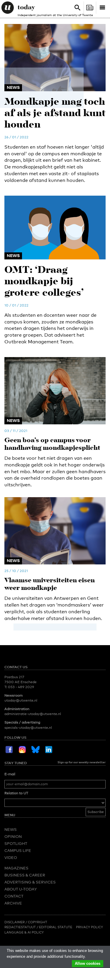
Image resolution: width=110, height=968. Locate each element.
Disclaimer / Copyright (25, 922)
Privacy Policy (89, 927)
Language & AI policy (24, 932)
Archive (13, 903)
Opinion (13, 836)
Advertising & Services (30, 882)
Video (10, 857)
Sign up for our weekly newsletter (81, 762)
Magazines (16, 868)
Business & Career (24, 875)
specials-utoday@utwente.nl (28, 728)
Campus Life (17, 850)
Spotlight (15, 843)
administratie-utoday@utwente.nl (32, 714)
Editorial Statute (55, 927)
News (10, 829)
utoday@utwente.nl (20, 700)
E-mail (9, 774)
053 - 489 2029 (21, 687)
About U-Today (20, 889)
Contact (13, 896)
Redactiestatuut (20, 927)
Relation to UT (16, 793)
